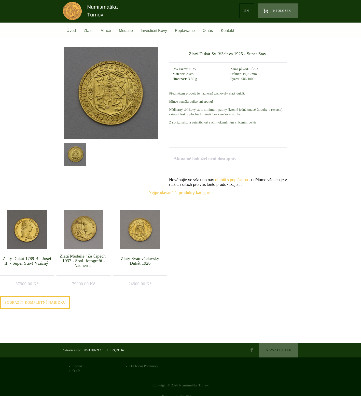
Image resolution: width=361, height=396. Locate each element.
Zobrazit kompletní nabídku (35, 302)
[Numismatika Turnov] (74, 15)
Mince (105, 30)
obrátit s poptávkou (231, 180)
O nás (208, 30)
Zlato (88, 30)
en (246, 11)
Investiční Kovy (154, 30)
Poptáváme (185, 30)
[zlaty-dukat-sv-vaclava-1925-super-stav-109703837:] (111, 139)
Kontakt (227, 30)
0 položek (282, 11)
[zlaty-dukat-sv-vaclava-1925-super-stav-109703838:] (74, 153)
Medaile (126, 30)
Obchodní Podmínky (143, 366)
